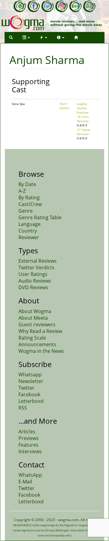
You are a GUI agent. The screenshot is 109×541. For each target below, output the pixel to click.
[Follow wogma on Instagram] (61, 6)
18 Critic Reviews (83, 119)
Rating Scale (32, 337)
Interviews (30, 451)
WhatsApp (30, 475)
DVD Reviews (33, 287)
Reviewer (28, 237)
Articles (26, 431)
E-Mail (25, 481)
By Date (27, 184)
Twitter (26, 387)
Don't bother (64, 106)
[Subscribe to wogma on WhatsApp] (19, 6)
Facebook (29, 394)
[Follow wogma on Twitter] (47, 6)
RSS (22, 407)
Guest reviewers (36, 324)
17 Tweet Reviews (84, 132)
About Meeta (33, 318)
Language (29, 224)
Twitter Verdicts (36, 267)
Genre (25, 210)
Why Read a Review (40, 331)
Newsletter (30, 381)
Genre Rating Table (39, 217)
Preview (82, 112)
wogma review (82, 106)
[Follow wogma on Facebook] (33, 6)
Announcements (37, 344)
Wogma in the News (41, 351)
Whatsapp (30, 374)
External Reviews (37, 261)
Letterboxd (31, 401)
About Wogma (34, 311)
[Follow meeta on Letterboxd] (75, 6)
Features (28, 444)
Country (27, 230)
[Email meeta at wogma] (89, 6)
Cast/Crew (30, 204)
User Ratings (33, 274)
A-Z (22, 191)
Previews (28, 438)
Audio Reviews (34, 280)
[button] (11, 37)
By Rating (29, 197)
